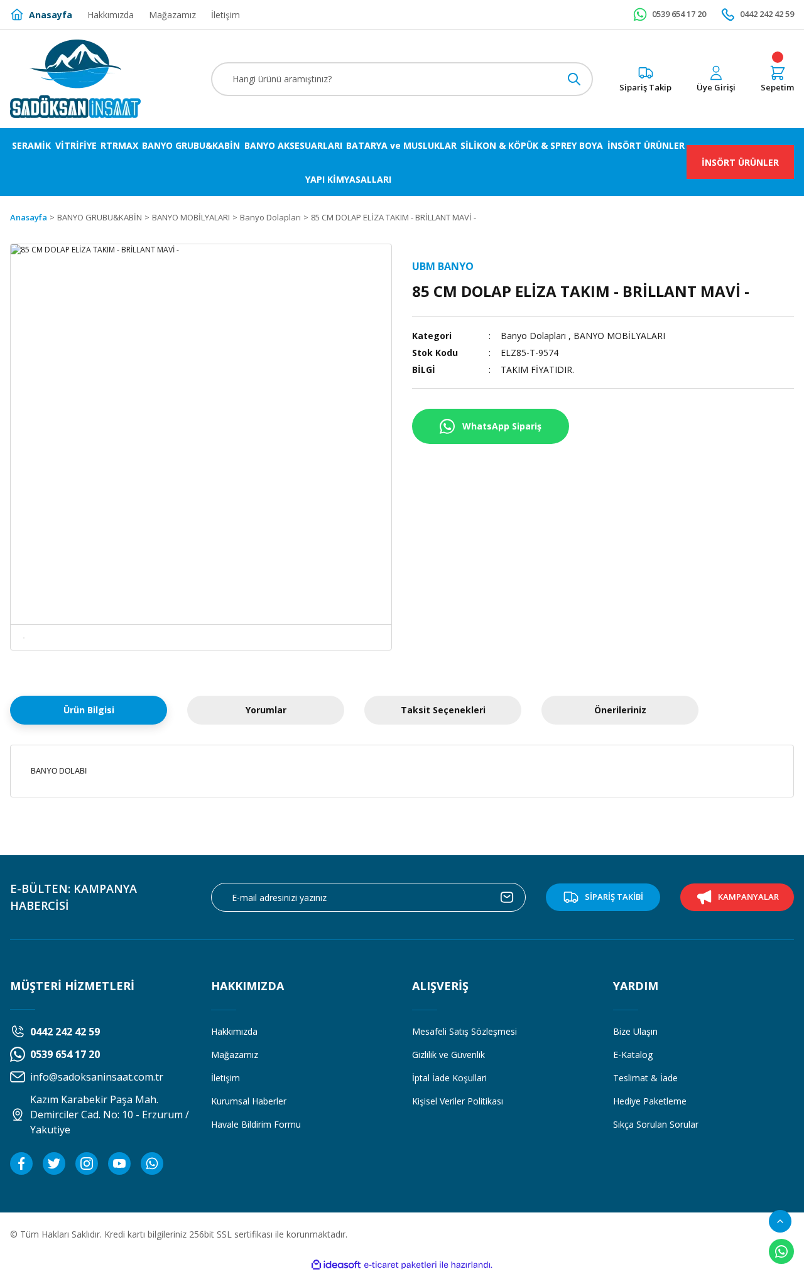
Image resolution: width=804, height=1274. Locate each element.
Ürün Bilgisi (88, 710)
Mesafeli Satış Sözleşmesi (464, 1031)
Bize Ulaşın (635, 1031)
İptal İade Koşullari (449, 1078)
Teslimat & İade (645, 1078)
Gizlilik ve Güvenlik (448, 1055)
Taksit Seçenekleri (443, 710)
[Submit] (507, 897)
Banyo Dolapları (533, 336)
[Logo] (75, 79)
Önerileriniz (620, 710)
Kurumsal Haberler (248, 1101)
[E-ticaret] (400, 1265)
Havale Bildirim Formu (256, 1124)
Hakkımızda (234, 1031)
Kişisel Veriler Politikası (457, 1101)
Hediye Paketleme (650, 1101)
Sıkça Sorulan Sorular (655, 1124)
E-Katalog (633, 1055)
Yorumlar (266, 710)
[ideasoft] (336, 1265)
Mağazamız (234, 1055)
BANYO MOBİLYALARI (619, 336)
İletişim (225, 1078)
